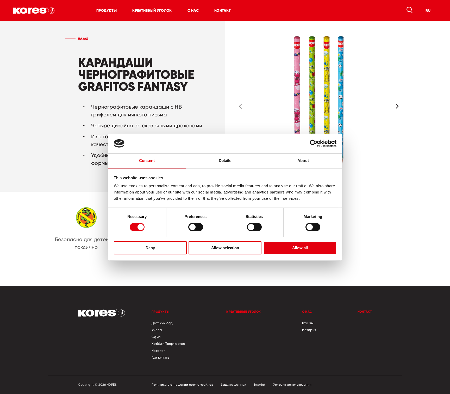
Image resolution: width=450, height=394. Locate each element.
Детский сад (162, 323)
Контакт (222, 10)
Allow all (300, 248)
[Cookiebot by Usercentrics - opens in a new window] (313, 143)
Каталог (158, 350)
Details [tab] (225, 160)
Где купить (160, 357)
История (309, 330)
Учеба (157, 330)
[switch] (195, 227)
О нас (193, 10)
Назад (83, 38)
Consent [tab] (147, 160)
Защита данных (233, 384)
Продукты (106, 10)
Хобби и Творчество (168, 343)
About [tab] (303, 160)
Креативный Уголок (152, 10)
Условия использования (292, 384)
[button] (240, 106)
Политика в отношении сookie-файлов (182, 384)
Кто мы (308, 323)
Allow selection (225, 248)
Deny (150, 248)
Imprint (260, 384)
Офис (156, 337)
